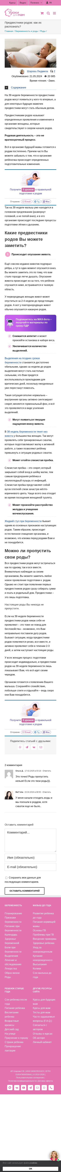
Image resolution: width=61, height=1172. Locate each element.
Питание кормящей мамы (44, 924)
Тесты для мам (41, 1012)
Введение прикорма (44, 939)
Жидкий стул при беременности (23, 521)
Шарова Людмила (37, 71)
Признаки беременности (13, 919)
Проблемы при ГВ (43, 934)
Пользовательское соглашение (30, 1078)
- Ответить (46, 771)
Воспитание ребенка (12, 1014)
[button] (30, 87)
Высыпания (40, 964)
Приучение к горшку (16, 1038)
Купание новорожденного (42, 958)
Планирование (13, 913)
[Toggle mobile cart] (42, 13)
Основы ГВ (39, 930)
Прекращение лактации (13, 1048)
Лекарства (11, 968)
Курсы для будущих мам (44, 1001)
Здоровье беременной (12, 941)
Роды (8, 977)
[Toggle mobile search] (48, 13)
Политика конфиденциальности (22, 1081)
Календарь (11, 934)
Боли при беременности (13, 949)
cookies (33, 1163)
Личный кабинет (42, 1042)
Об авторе (39, 1038)
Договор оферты (45, 1081)
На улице (10, 1033)
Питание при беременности (13, 928)
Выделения (11, 956)
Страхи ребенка (14, 1042)
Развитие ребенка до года (43, 915)
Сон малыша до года (42, 975)
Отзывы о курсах (42, 1033)
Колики (37, 968)
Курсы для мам (41, 1008)
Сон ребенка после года (16, 1001)
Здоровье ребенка (43, 943)
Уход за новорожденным (42, 949)
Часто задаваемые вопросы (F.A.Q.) (44, 1018)
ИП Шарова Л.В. (17, 1071)
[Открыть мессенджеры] (54, 1156)
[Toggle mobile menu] (54, 13)
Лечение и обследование (13, 962)
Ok (30, 1168)
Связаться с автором (40, 1027)
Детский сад (12, 1029)
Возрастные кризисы (12, 1023)
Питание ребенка (15, 1008)
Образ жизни (12, 973)
